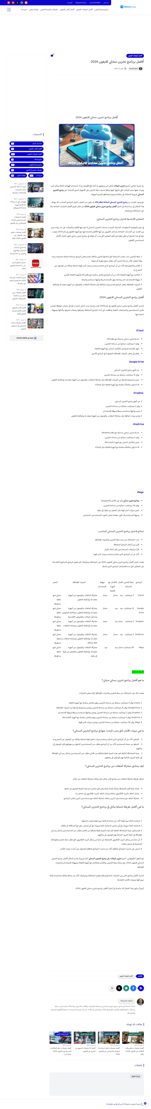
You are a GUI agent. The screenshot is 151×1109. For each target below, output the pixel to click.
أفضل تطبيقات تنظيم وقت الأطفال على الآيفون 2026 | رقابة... (134, 1051)
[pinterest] (8, 2)
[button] (133, 988)
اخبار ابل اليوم (27, 143)
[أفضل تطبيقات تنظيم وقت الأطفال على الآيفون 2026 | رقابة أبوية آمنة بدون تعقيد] (36, 233)
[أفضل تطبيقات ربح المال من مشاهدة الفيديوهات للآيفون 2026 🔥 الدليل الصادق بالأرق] (36, 293)
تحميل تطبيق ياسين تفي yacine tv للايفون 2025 (18, 265)
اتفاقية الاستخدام (95, 2)
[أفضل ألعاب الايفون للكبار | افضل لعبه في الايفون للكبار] (36, 308)
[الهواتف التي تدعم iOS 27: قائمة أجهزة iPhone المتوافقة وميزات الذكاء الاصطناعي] (36, 202)
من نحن (105, 2)
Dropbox (139, 393)
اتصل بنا (69, 2)
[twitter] (17, 2)
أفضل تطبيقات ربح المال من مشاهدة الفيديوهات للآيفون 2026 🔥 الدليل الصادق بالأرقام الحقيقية (19, 295)
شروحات (24, 9)
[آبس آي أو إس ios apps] (128, 7)
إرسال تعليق (136, 1076)
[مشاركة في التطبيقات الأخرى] (112, 988)
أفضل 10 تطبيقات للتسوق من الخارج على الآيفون (85, 1050)
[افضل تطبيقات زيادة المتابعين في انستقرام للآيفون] (36, 323)
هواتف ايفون (33, 9)
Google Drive (136, 362)
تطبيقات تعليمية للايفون (49, 9)
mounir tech (133, 68)
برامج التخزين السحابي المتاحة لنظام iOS (111, 202)
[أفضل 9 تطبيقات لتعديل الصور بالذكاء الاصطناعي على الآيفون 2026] (36, 218)
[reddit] (26, 2)
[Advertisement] (75, 35)
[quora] (13, 2)
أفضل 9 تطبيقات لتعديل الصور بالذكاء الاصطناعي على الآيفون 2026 (18, 220)
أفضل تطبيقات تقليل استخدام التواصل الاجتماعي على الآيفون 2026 (109, 1051)
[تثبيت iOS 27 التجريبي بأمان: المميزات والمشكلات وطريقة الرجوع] (36, 187)
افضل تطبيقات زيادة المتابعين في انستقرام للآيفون (18, 326)
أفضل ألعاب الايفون (67, 9)
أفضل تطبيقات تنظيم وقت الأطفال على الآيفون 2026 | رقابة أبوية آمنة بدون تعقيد (18, 235)
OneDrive (138, 424)
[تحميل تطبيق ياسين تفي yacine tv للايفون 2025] (36, 263)
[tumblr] (21, 2)
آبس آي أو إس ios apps (114, 1104)
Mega (140, 492)
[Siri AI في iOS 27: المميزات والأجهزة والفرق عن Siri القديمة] (36, 248)
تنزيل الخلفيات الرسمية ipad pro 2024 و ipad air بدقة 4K (18, 280)
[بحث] (9, 9)
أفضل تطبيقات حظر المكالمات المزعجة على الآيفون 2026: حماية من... (60, 1051)
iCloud (140, 330)
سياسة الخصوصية (81, 2)
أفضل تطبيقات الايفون (84, 9)
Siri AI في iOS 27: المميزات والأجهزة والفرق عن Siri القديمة (18, 250)
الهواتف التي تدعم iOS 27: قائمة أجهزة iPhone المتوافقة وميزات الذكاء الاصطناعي (18, 205)
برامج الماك (27, 159)
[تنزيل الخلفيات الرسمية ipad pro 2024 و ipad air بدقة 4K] (36, 278)
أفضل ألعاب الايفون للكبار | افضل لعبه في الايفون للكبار (19, 310)
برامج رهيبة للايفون (101, 9)
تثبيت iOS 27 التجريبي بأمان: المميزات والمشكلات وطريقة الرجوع (18, 190)
